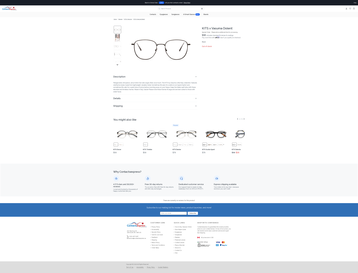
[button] (155, 76)
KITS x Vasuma (128, 19)
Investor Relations (163, 267)
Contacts (153, 14)
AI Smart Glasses (191, 14)
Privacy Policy (151, 267)
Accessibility (140, 267)
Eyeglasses (164, 14)
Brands (206, 14)
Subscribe (193, 213)
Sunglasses (175, 14)
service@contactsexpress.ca (137, 238)
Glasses (120, 19)
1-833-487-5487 (133, 236)
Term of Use (129, 267)
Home (115, 19)
